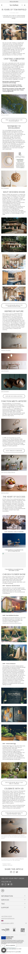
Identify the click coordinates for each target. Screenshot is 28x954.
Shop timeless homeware (14, 451)
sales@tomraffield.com (7, 918)
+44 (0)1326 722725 (6, 916)
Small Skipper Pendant (13, 836)
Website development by (11, 952)
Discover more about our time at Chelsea (14, 783)
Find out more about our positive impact (14, 120)
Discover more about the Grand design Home (14, 305)
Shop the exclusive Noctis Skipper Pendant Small (14, 813)
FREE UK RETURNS (14, 1)
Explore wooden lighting (14, 396)
